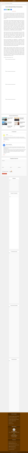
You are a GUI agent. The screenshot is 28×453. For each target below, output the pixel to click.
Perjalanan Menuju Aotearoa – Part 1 (13, 443)
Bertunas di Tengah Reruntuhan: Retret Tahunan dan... (10, 127)
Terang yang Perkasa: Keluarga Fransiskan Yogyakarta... (22, 122)
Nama (3, 167)
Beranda (3, 3)
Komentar (3, 160)
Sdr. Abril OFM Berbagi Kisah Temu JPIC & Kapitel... (10, 118)
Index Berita (14, 11)
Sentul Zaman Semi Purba (11, 449)
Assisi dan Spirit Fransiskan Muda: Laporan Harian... (10, 122)
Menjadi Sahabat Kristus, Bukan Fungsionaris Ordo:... (22, 118)
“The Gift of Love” (11, 422)
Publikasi (14, 178)
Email (11, 167)
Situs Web (19, 167)
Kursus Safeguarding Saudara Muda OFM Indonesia (22, 127)
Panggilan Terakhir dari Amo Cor (12, 446)
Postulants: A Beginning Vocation (12, 420)
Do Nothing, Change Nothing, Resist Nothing (14, 419)
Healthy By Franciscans (11, 423)
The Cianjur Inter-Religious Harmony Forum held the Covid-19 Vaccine (14, 416)
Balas (4, 141)
